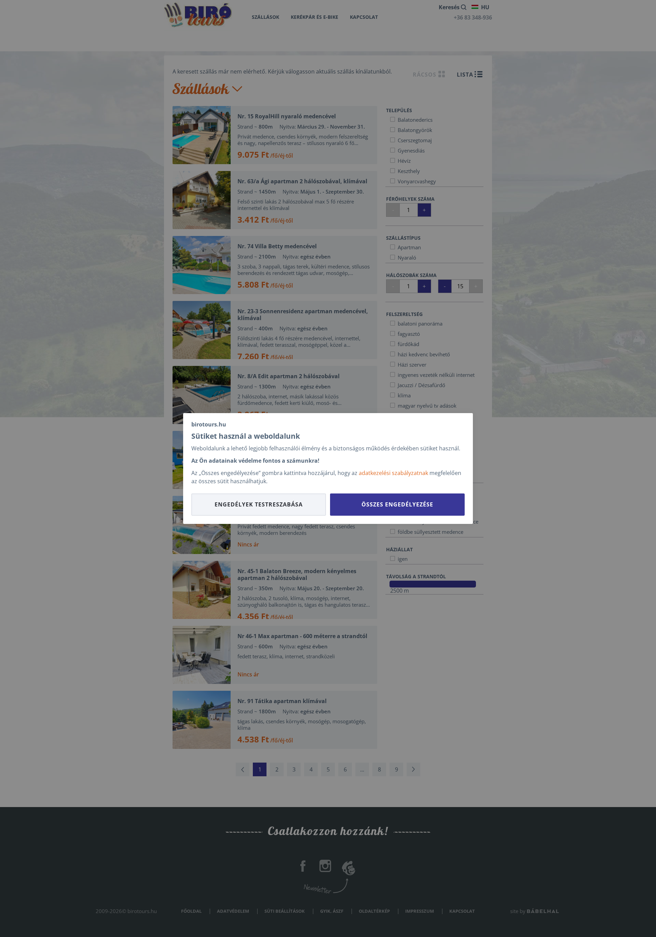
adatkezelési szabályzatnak (393, 473)
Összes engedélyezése (397, 504)
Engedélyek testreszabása (259, 504)
